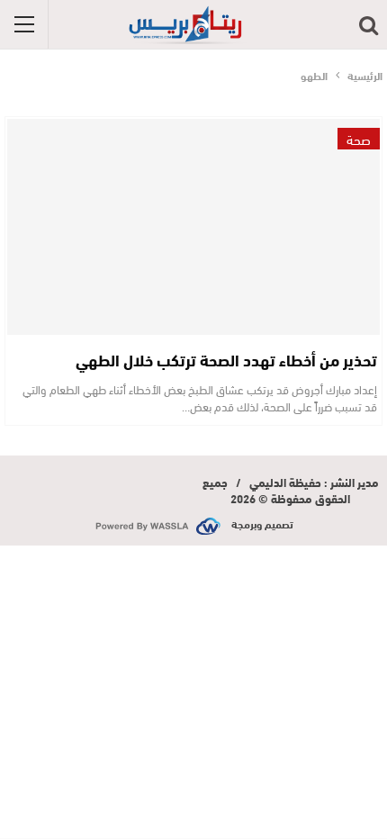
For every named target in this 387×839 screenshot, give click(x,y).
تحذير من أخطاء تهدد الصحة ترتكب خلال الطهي (226, 359)
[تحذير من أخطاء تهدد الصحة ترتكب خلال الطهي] (193, 227)
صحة (358, 138)
